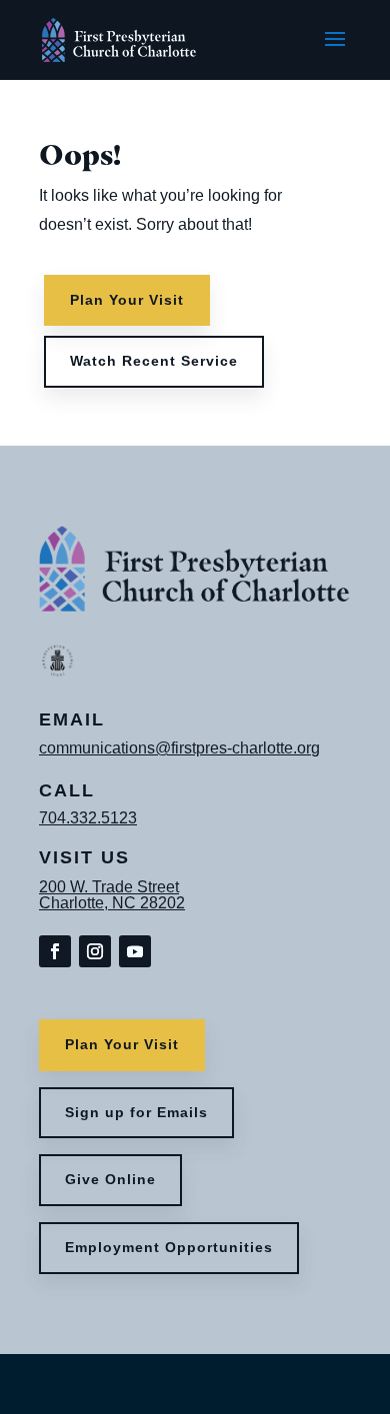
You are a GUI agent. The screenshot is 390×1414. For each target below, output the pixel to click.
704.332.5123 (88, 817)
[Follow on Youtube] (135, 951)
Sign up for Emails (136, 1112)
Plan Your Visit (127, 300)
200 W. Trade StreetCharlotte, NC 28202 (112, 894)
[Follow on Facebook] (55, 951)
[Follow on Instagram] (95, 951)
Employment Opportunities (169, 1247)
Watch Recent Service (154, 361)
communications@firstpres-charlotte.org (179, 747)
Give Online (110, 1179)
